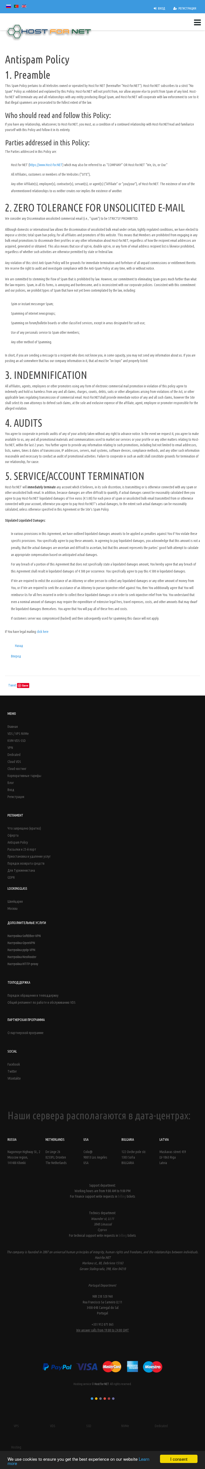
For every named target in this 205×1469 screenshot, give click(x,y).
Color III (100, 1398)
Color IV (105, 1398)
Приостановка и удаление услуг (29, 856)
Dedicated (14, 755)
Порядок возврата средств (26, 863)
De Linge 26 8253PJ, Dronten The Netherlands (56, 1157)
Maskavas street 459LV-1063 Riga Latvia (173, 1157)
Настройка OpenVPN (21, 943)
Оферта (13, 835)
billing (122, 1196)
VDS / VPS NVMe (18, 734)
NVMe (125, 1426)
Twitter (12, 1071)
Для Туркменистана (21, 870)
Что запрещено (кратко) (24, 828)
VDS (52, 1426)
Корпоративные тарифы (24, 776)
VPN (10, 748)
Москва (13, 909)
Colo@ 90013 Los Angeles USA (95, 1157)
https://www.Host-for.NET (46, 165)
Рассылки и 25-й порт (22, 849)
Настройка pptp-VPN (21, 950)
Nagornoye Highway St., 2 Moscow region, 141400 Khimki (24, 1157)
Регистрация (16, 797)
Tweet (12, 685)
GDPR (11, 877)
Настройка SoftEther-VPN (24, 936)
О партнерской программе (26, 1033)
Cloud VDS (14, 762)
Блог (11, 783)
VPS (16, 1426)
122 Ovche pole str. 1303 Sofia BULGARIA (134, 1157)
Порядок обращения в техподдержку (33, 995)
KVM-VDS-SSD (17, 741)
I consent (179, 1459)
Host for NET (101, 1384)
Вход (11, 790)
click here (42, 632)
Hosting (16, 1447)
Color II (96, 1398)
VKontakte (14, 1078)
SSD (88, 1426)
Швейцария (15, 901)
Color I (92, 1398)
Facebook (14, 1064)
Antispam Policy (18, 842)
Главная (13, 727)
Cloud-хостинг (17, 769)
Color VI (113, 1398)
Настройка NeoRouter (22, 957)
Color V (109, 1398)
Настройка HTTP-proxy (23, 964)
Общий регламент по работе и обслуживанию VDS (42, 1002)
